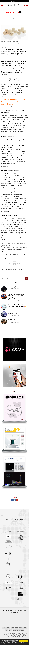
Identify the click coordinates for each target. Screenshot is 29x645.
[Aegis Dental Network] (8, 553)
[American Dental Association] (20, 576)
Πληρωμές (12, 635)
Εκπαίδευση (9, 633)
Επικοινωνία (11, 634)
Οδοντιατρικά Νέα (22, 633)
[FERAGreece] (8, 576)
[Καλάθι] (27, 5)
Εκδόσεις (14, 633)
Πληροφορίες (21, 643)
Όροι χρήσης (6, 635)
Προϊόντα (3, 47)
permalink (7, 270)
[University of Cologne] (20, 531)
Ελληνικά (13, 1)
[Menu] (2, 5)
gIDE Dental (8, 636)
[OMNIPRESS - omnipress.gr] (14, 5)
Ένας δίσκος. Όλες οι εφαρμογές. (17, 287)
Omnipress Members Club (18, 636)
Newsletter (18, 634)
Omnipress (20, 57)
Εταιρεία (5, 634)
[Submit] (26, 278)
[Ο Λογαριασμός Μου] (24, 5)
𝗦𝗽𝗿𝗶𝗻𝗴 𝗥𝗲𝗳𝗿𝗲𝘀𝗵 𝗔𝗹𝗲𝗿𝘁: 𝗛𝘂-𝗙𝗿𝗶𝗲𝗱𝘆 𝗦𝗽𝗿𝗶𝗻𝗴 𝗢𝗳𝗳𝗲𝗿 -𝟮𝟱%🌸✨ (17, 305)
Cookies (24, 635)
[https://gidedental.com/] (21, 582)
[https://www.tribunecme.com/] (20, 599)
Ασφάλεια (23, 634)
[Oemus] (8, 547)
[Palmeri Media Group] (8, 558)
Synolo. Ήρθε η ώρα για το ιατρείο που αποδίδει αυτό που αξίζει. (17, 320)
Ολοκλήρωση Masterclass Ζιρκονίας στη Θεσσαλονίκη (17, 312)
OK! (23, 640)
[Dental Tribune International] (8, 531)
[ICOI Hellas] (20, 594)
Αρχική (3, 633)
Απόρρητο (18, 635)
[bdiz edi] (21, 587)
